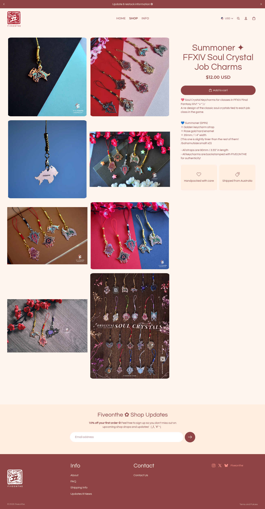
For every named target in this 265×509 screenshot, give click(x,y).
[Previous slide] (4, 4)
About (74, 475)
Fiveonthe (20, 504)
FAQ (73, 481)
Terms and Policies (249, 504)
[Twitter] (220, 465)
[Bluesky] (226, 465)
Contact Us (141, 475)
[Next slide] (261, 4)
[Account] (246, 18)
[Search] (238, 18)
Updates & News (81, 493)
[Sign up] (190, 437)
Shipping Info (78, 487)
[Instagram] (213, 465)
